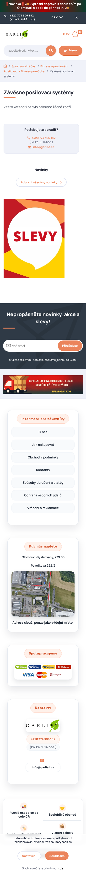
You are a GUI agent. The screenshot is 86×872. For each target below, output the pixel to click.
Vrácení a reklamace (43, 508)
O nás (43, 432)
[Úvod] (17, 34)
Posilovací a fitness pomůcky (24, 71)
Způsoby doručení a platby (43, 482)
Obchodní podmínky (43, 457)
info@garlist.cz (43, 147)
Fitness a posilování (54, 66)
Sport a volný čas (23, 66)
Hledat (51, 50)
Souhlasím (56, 856)
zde (60, 868)
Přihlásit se (70, 346)
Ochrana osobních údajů (43, 495)
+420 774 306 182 (22, 15)
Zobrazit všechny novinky (39, 182)
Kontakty (43, 470)
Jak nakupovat (43, 444)
